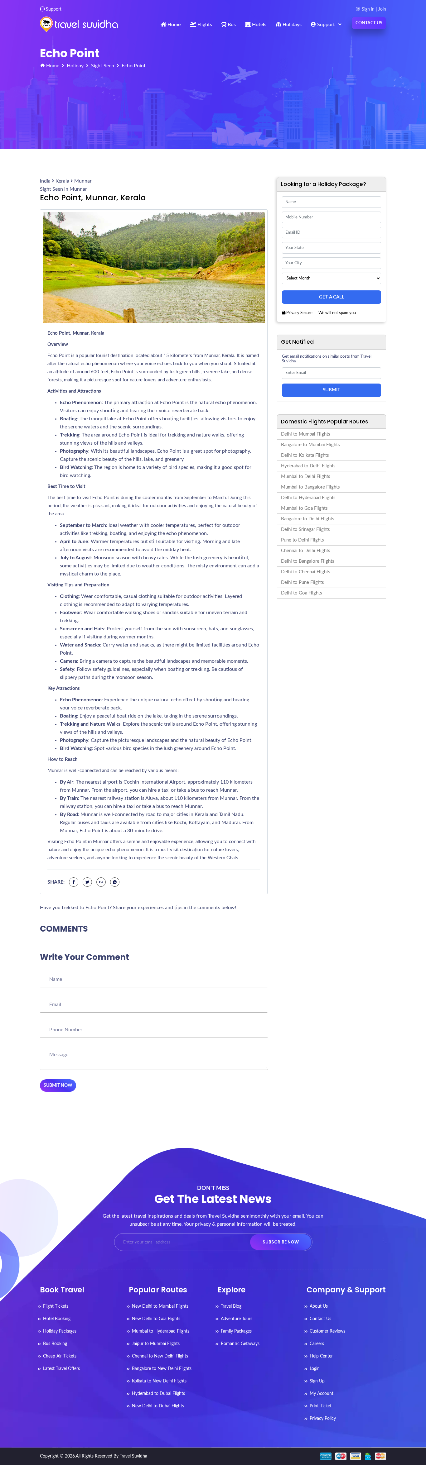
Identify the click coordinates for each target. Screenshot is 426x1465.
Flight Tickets (55, 1306)
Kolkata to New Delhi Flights (159, 1381)
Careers (317, 1344)
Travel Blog (231, 1306)
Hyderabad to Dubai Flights (158, 1393)
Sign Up (317, 1381)
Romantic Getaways (240, 1344)
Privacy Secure (298, 313)
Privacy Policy (323, 1418)
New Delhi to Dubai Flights (158, 1406)
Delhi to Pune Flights (302, 582)
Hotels (258, 24)
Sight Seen (102, 65)
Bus (231, 24)
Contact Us (320, 1319)
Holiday (75, 65)
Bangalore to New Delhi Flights (161, 1369)
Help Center (321, 1356)
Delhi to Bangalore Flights (307, 561)
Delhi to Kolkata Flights (305, 455)
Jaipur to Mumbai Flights (156, 1344)
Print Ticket (321, 1406)
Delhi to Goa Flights (301, 593)
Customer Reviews (327, 1331)
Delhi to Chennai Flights (305, 572)
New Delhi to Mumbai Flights (160, 1306)
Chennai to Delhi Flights (305, 550)
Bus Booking (55, 1344)
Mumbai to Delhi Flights (305, 476)
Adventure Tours (236, 1319)
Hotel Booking (56, 1319)
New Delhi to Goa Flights (156, 1319)
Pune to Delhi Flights (302, 540)
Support (53, 9)
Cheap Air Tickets (59, 1356)
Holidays (291, 24)
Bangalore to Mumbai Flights (310, 444)
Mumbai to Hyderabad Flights (160, 1331)
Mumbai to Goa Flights (304, 508)
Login (315, 1369)
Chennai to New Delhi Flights (160, 1356)
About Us (319, 1306)
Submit (331, 390)
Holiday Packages (59, 1331)
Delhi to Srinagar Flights (305, 529)
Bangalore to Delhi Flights (307, 519)
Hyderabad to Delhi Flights (308, 466)
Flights (204, 24)
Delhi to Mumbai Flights (305, 434)
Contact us (369, 23)
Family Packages (236, 1331)
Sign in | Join (374, 9)
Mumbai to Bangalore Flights (310, 487)
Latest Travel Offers (61, 1369)
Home (173, 24)
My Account (321, 1393)
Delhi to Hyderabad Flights (308, 497)
